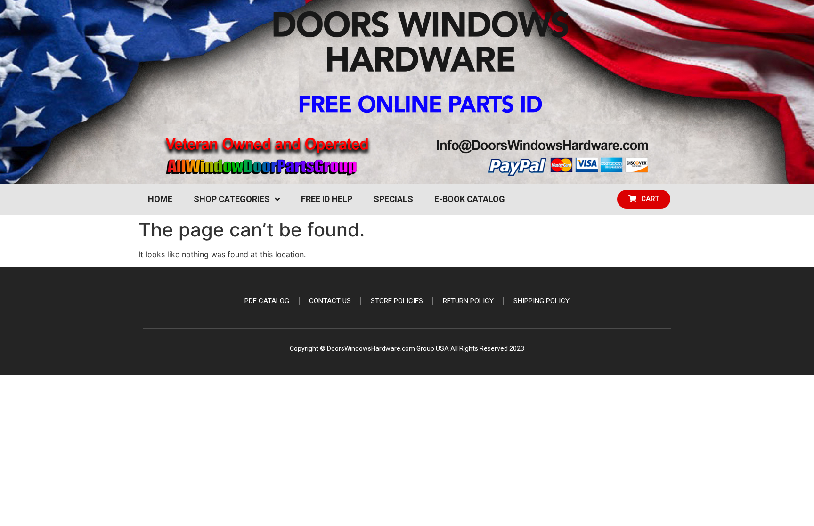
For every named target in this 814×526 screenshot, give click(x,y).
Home (160, 199)
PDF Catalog (266, 301)
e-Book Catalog (469, 199)
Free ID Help (326, 199)
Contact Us (330, 301)
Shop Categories (232, 199)
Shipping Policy (541, 301)
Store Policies (397, 301)
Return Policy (468, 301)
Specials (393, 199)
